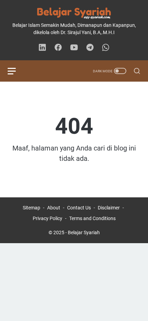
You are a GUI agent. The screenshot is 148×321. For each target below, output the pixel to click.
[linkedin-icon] (42, 48)
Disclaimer (109, 207)
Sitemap (31, 207)
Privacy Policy (47, 218)
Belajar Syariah (84, 232)
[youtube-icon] (74, 48)
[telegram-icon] (90, 48)
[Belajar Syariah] (74, 13)
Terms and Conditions (92, 218)
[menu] (16, 71)
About (53, 207)
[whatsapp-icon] (105, 48)
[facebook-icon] (58, 48)
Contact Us (79, 207)
